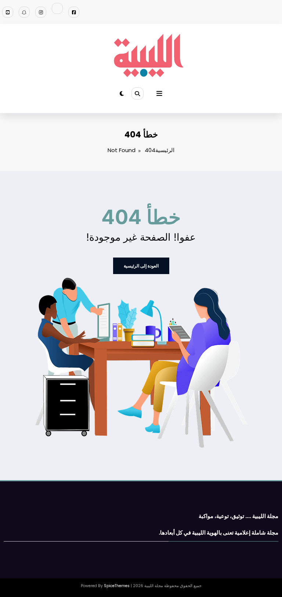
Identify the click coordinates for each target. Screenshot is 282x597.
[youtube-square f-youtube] (7, 12)
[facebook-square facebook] (73, 12)
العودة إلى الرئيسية (141, 266)
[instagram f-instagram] (40, 12)
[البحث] (137, 93)
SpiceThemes (117, 586)
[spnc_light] (122, 93)
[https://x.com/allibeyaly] (57, 8)
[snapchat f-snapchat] (24, 12)
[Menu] (159, 93)
